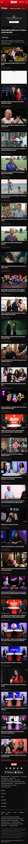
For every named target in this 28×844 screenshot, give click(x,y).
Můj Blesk (21, 2)
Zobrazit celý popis (6, 43)
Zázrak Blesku (4, 387)
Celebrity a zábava (14, 34)
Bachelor (3, 735)
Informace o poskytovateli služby (20, 27)
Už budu (3, 595)
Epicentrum (3, 481)
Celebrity (3, 66)
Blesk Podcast (4, 434)
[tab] (5, 8)
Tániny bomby (4, 410)
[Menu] (1, 2)
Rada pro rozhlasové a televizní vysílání (14, 835)
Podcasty (3, 619)
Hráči (2, 504)
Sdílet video (5, 37)
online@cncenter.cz (5, 833)
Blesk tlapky (3, 457)
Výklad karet (4, 526)
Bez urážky (3, 758)
